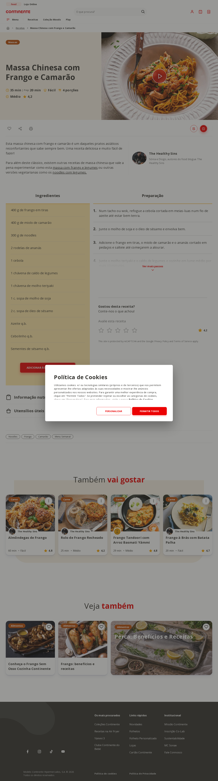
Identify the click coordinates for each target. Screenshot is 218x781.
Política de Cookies (141, 399)
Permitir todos (149, 411)
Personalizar (113, 411)
